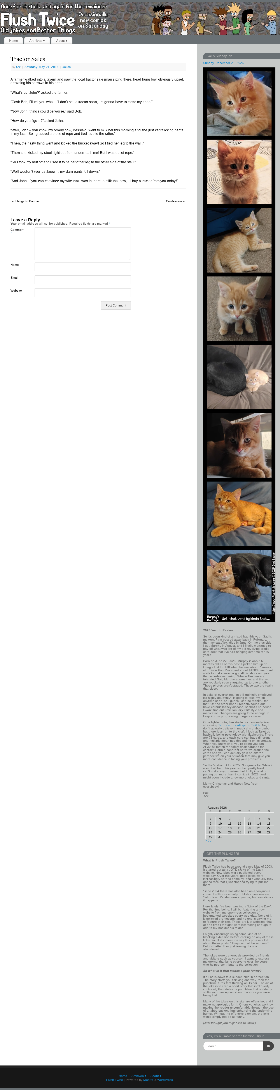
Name (14, 264)
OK (266, 1046)
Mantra (148, 1079)
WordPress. (165, 1079)
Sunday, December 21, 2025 (223, 63)
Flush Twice (114, 1079)
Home (13, 40)
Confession (175, 201)
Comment (16, 231)
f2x (18, 67)
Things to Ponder (25, 201)
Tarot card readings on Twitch (239, 725)
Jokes (67, 67)
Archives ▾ (37, 40)
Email (14, 277)
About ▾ (61, 40)
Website (16, 290)
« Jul (208, 840)
